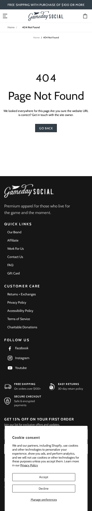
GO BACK (46, 128)
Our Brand (14, 232)
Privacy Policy (29, 465)
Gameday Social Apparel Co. (46, 16)
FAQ (10, 265)
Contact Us (15, 257)
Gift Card (13, 273)
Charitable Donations (22, 327)
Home (11, 27)
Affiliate (12, 240)
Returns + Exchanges (21, 294)
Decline (44, 488)
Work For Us (15, 248)
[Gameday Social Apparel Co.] (29, 191)
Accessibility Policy (20, 311)
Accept (43, 477)
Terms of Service (18, 319)
